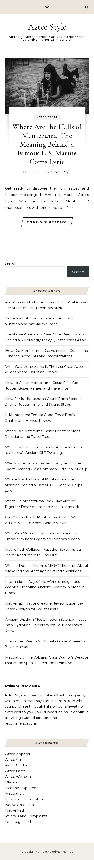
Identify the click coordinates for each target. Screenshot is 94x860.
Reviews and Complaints (26, 816)
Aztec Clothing (18, 765)
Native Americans (20, 805)
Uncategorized (18, 821)
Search (10, 263)
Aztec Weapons (18, 776)
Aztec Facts (47, 117)
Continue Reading (47, 222)
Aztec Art (13, 759)
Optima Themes (61, 851)
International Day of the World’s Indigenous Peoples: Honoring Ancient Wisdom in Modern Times (44, 587)
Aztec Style (47, 27)
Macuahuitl (15, 793)
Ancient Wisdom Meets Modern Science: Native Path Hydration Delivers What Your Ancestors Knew (45, 625)
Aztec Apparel (17, 754)
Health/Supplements (23, 788)
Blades (11, 782)
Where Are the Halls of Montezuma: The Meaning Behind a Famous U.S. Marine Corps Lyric (47, 144)
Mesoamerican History (24, 799)
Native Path (15, 810)
